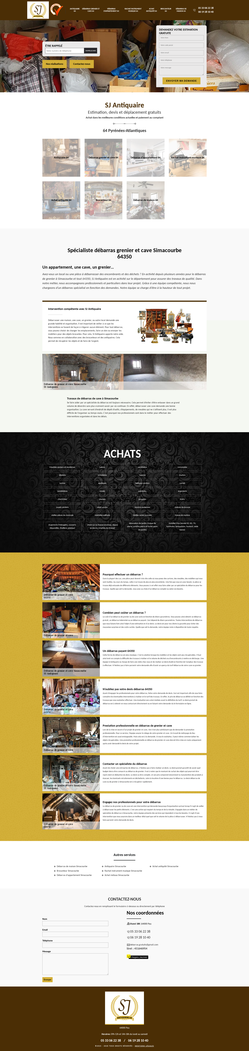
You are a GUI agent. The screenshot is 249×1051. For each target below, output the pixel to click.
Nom (44, 919)
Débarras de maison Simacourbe (72, 866)
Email (45, 930)
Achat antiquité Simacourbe (165, 866)
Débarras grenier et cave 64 (91, 10)
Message (46, 951)
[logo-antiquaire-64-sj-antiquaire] (38, 10)
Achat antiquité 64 (151, 10)
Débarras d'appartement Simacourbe (74, 875)
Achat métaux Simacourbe (117, 875)
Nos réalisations (54, 64)
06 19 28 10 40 (206, 12)
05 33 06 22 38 (206, 8)
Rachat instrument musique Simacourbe (123, 871)
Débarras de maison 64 (181, 10)
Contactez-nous (81, 64)
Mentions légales (144, 1046)
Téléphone (47, 941)
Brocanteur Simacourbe (68, 871)
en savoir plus (61, 176)
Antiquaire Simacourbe (115, 866)
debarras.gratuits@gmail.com (144, 945)
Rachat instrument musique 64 (133, 10)
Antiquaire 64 (75, 10)
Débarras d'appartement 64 (111, 10)
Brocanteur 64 (166, 10)
